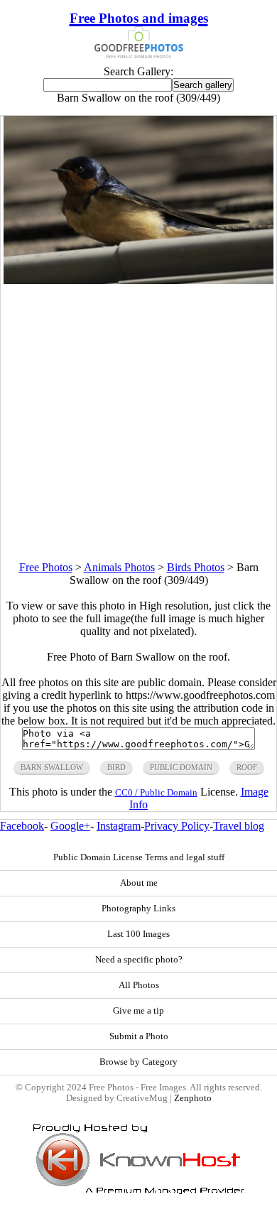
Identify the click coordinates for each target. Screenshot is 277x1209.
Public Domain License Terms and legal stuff (138, 857)
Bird (116, 767)
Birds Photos (195, 567)
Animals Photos (119, 567)
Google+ (70, 826)
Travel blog (238, 826)
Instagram (119, 826)
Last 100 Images (138, 934)
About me (139, 883)
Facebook (22, 826)
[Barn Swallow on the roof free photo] (138, 280)
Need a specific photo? (139, 960)
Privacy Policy (177, 826)
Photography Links (138, 908)
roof (247, 767)
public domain (181, 767)
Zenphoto (193, 1098)
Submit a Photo (138, 1036)
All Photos (139, 985)
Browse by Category (138, 1062)
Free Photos (45, 567)
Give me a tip (138, 1011)
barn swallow (52, 767)
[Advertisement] (138, 422)
